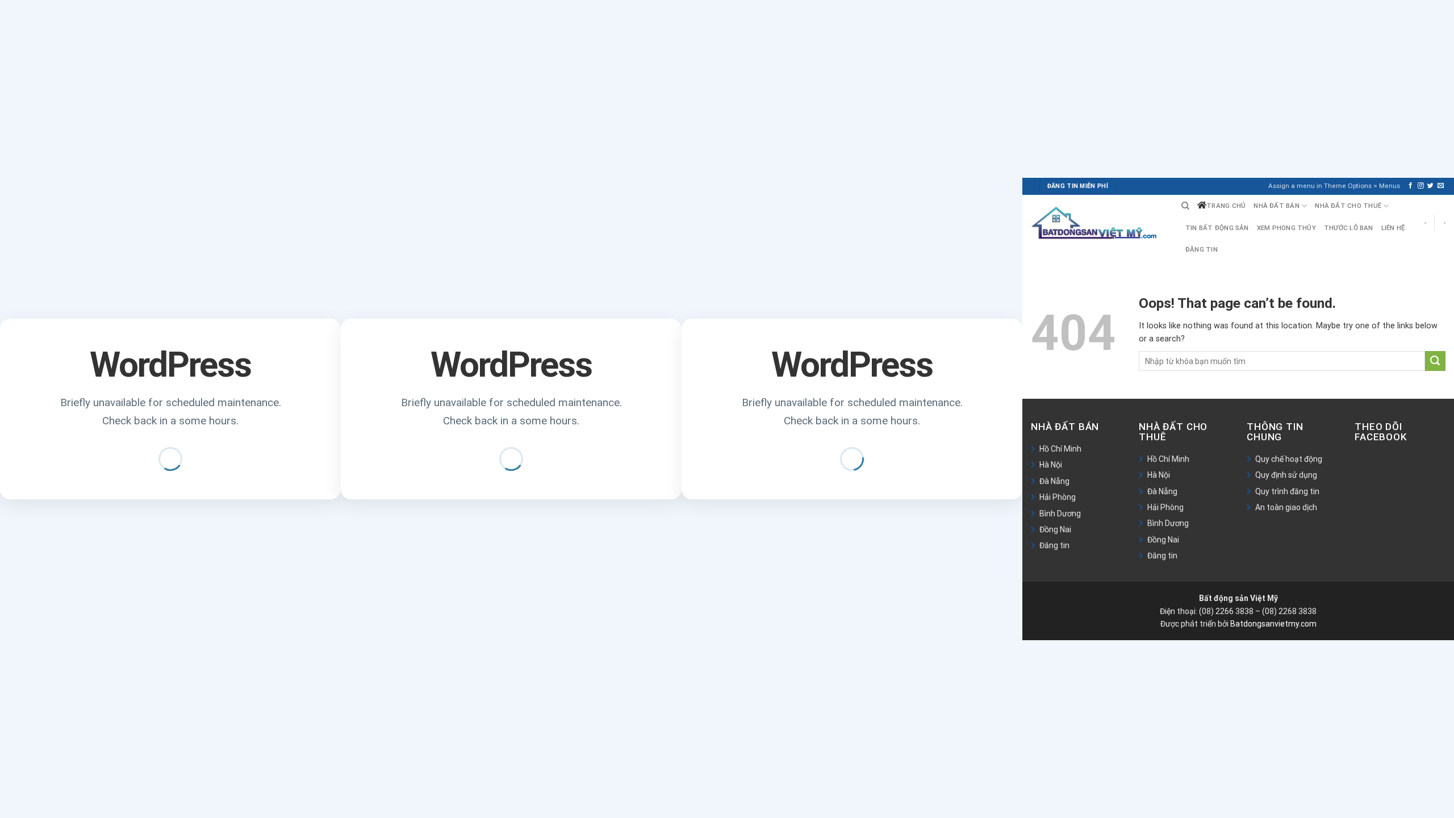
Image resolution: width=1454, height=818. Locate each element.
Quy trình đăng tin (1287, 491)
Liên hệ (1393, 228)
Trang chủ (1226, 206)
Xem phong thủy (1286, 228)
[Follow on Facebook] (1410, 185)
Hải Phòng (1057, 497)
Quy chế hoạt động (1288, 459)
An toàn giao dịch (1286, 507)
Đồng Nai (1055, 529)
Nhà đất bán (1277, 206)
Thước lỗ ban (1348, 228)
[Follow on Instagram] (1421, 185)
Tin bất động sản (1217, 228)
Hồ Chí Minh (1060, 448)
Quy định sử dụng (1286, 474)
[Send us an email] (1441, 185)
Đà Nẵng (1054, 481)
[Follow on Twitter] (1430, 185)
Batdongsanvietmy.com (1273, 623)
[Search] (1185, 205)
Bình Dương (1060, 513)
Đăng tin (1201, 249)
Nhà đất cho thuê (1348, 206)
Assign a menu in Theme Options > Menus (1334, 186)
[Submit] (1435, 361)
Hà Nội (1050, 464)
